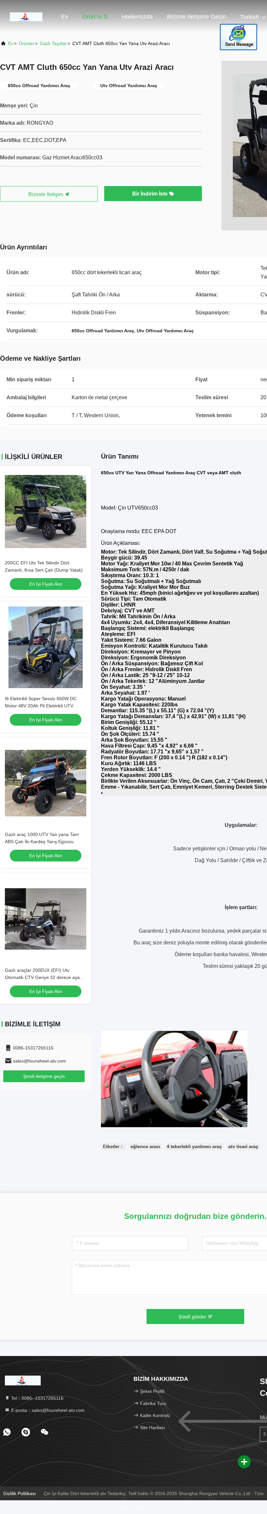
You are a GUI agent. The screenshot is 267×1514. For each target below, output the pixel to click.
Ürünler (26, 43)
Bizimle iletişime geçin (196, 16)
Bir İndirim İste (150, 194)
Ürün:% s (94, 16)
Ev (64, 16)
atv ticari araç (243, 1146)
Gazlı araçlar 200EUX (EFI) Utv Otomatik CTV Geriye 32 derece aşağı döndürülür (44, 977)
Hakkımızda (137, 16)
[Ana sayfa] (26, 16)
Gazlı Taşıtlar (53, 43)
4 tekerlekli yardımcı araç (194, 1146)
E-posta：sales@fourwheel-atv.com (47, 1410)
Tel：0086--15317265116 (36, 1398)
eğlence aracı (145, 1146)
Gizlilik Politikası (19, 1493)
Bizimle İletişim (46, 194)
